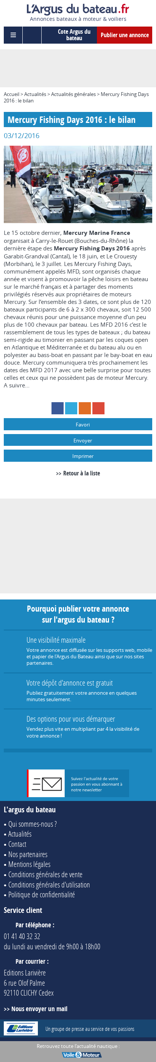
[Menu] (13, 35)
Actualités (35, 94)
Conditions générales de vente (45, 874)
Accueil (11, 94)
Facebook (57, 408)
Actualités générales (73, 94)
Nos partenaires (27, 854)
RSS (85, 408)
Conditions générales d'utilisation (49, 884)
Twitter (71, 408)
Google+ (98, 408)
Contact (17, 844)
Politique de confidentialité (41, 894)
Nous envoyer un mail (39, 1008)
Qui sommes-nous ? (32, 824)
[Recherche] (32, 35)
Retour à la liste (81, 473)
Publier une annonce (125, 35)
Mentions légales (29, 864)
